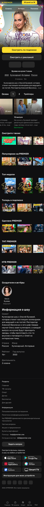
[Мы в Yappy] (31, 482)
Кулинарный (15, 75)
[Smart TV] (32, 469)
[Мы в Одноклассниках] (15, 482)
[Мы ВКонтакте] (9, 482)
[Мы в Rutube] (25, 482)
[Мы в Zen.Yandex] (20, 482)
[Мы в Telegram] (4, 482)
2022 (7, 75)
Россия (34, 75)
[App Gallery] (11, 463)
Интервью (26, 75)
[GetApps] (32, 463)
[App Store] (11, 457)
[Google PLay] (32, 457)
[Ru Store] (11, 469)
